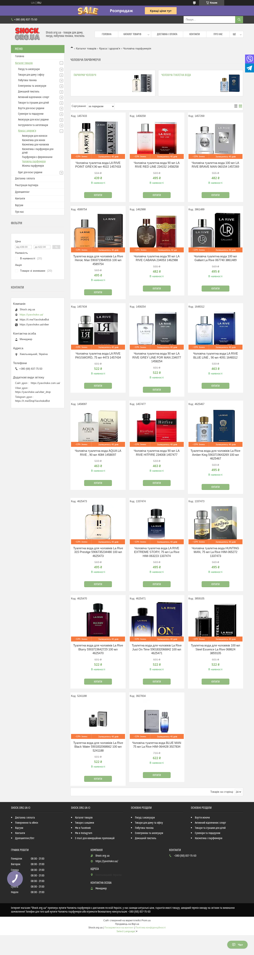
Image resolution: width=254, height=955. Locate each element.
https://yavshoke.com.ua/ (45, 383)
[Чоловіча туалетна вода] (230, 83)
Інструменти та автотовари (33, 125)
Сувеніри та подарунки (30, 113)
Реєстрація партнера (26, 185)
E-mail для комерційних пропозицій (94, 838)
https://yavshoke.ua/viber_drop (33, 391)
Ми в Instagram (83, 833)
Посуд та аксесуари (29, 69)
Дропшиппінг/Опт (24, 838)
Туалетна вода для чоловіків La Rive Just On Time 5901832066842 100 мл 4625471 (157, 649)
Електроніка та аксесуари (32, 86)
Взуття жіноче (202, 817)
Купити (98, 195)
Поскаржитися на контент (119, 927)
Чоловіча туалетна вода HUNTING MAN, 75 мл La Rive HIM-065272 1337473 (215, 552)
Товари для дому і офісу (31, 74)
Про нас (218, 34)
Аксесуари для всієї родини (33, 119)
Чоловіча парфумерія (34, 161)
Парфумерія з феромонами (37, 157)
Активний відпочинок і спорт (33, 97)
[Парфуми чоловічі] (142, 83)
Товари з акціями (84, 822)
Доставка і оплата (167, 34)
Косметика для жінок (33, 140)
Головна (106, 34)
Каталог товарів (132, 34)
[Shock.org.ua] (27, 34)
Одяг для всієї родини (30, 172)
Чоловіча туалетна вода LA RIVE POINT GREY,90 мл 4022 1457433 (98, 164)
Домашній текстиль (28, 91)
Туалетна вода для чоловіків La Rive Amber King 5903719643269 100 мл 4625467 (215, 454)
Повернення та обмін (26, 822)
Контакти (194, 34)
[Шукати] (239, 19)
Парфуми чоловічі (85, 75)
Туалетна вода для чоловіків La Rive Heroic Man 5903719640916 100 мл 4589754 (98, 260)
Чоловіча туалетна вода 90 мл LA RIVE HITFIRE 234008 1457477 (157, 452)
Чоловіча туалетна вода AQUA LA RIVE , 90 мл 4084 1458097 (98, 452)
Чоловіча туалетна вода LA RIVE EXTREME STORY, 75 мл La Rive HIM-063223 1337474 (156, 552)
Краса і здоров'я (109, 48)
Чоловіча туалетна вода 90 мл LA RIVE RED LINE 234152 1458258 (157, 164)
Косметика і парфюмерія (208, 838)
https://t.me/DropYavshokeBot (32, 400)
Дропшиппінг (22, 192)
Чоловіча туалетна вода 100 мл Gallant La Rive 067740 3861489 (215, 258)
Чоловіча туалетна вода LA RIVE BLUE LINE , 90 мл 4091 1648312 (215, 355)
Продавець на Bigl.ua (127, 924)
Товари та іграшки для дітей (33, 102)
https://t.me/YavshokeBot (34, 319)
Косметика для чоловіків (35, 144)
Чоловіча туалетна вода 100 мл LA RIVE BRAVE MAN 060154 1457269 (215, 164)
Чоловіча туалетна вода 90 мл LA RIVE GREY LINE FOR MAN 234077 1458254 (156, 357)
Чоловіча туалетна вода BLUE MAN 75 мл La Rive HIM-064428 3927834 (156, 744)
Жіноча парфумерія (33, 165)
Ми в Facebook (83, 828)
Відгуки (19, 205)
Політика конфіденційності (150, 927)
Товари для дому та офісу (149, 822)
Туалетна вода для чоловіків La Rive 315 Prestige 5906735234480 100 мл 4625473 (98, 552)
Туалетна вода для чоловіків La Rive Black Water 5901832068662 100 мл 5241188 (98, 746)
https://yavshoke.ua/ (31, 314)
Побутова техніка (27, 80)
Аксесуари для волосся (34, 136)
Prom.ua (146, 920)
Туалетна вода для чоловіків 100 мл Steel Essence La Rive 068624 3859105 (215, 649)
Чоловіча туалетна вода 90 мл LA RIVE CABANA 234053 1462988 (157, 258)
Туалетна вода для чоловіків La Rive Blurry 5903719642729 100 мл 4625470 (98, 649)
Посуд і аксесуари (145, 817)
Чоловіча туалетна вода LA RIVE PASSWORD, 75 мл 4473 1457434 (98, 355)
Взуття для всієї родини (31, 108)
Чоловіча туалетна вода (176, 75)
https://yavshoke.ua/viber (34, 324)
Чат (240, 944)
